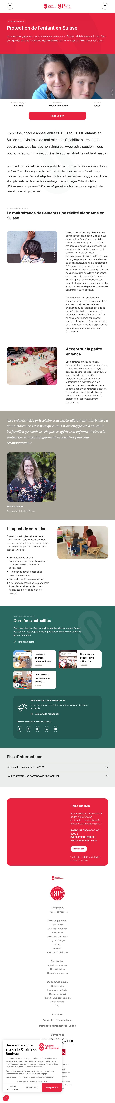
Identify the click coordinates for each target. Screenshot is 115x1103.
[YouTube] (55, 729)
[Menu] (105, 6)
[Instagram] (37, 729)
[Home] (57, 6)
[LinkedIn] (46, 729)
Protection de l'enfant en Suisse (17, 208)
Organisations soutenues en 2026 (26, 767)
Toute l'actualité (26, 641)
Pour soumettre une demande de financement (33, 776)
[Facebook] (19, 729)
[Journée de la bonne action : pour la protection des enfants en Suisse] (34, 680)
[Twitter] (28, 729)
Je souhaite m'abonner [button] (47, 714)
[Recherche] (10, 6)
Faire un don (78, 849)
